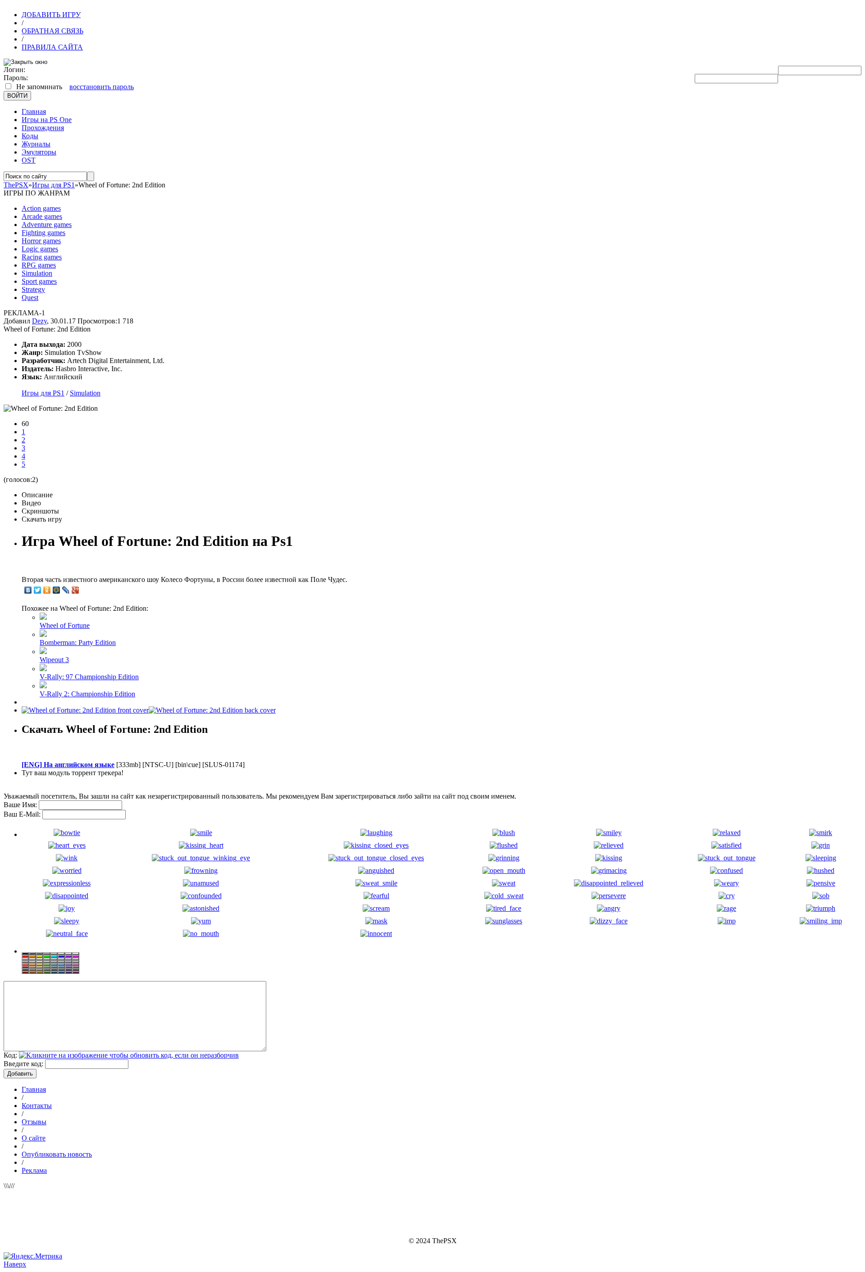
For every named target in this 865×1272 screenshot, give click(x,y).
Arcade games (42, 216)
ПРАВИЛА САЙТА (52, 47)
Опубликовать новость (57, 1154)
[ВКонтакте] (28, 590)
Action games (41, 208)
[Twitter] (37, 590)
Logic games (40, 249)
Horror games (41, 241)
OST (29, 160)
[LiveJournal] (66, 590)
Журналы (36, 144)
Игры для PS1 (43, 393)
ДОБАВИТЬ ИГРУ (51, 14)
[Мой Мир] (56, 590)
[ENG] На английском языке (68, 764)
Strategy (33, 289)
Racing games (42, 257)
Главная (34, 111)
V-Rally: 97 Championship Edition (89, 677)
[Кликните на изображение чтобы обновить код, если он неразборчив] (129, 1055)
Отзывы (34, 1122)
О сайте (34, 1138)
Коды (30, 136)
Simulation (37, 273)
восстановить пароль (101, 87)
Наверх (15, 1264)
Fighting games (43, 232)
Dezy (39, 321)
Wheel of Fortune (65, 625)
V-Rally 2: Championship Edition (87, 694)
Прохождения (43, 128)
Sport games (39, 281)
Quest (30, 297)
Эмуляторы (39, 152)
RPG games (39, 265)
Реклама (34, 1170)
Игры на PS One (47, 119)
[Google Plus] (75, 590)
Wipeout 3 (54, 659)
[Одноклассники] (47, 590)
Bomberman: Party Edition (78, 642)
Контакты (37, 1105)
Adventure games (47, 224)
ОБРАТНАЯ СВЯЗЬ (52, 31)
